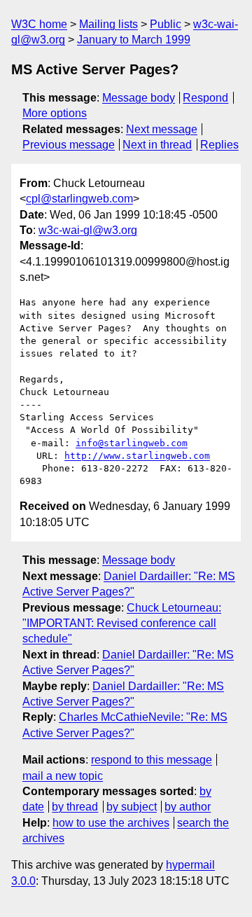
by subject (131, 807)
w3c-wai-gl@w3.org (87, 230)
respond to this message (151, 760)
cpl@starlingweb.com (79, 199)
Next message (161, 129)
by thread (75, 807)
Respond (205, 98)
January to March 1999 (133, 40)
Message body (138, 98)
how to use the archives (110, 823)
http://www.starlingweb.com (137, 455)
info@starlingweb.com (132, 443)
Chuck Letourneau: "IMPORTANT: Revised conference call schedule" (121, 623)
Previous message (68, 145)
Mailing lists (108, 24)
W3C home (39, 24)
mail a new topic (62, 776)
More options (54, 113)
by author (187, 807)
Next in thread (157, 145)
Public (165, 24)
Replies (219, 145)
